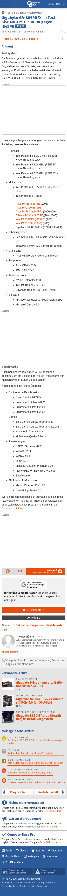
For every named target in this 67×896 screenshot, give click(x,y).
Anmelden (54, 3)
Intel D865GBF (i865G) (29, 223)
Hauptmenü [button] (6, 4)
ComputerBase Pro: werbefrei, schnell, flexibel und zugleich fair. (35, 662)
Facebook (56, 850)
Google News (13, 856)
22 (20, 722)
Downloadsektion (12, 508)
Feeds (8, 850)
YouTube (19, 862)
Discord (23, 850)
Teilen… (35, 617)
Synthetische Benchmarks (45, 571)
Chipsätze (22, 625)
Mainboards (35, 12)
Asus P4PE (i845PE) (28, 203)
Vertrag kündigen (10, 886)
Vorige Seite (6, 571)
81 (20, 689)
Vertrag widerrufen (46, 882)
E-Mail (40, 636)
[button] (64, 4)
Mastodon (52, 856)
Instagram (33, 856)
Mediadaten (29, 882)
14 (20, 706)
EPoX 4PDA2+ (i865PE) (30, 215)
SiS (6, 629)
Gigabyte (37, 625)
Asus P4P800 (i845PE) (29, 211)
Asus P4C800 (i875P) (28, 207)
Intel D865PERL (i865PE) (31, 219)
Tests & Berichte (16, 12)
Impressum (7, 882)
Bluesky (39, 850)
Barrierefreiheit (27, 886)
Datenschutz (43, 886)
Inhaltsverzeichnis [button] (21, 38)
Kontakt (18, 882)
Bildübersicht (11, 652)
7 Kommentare (34, 610)
